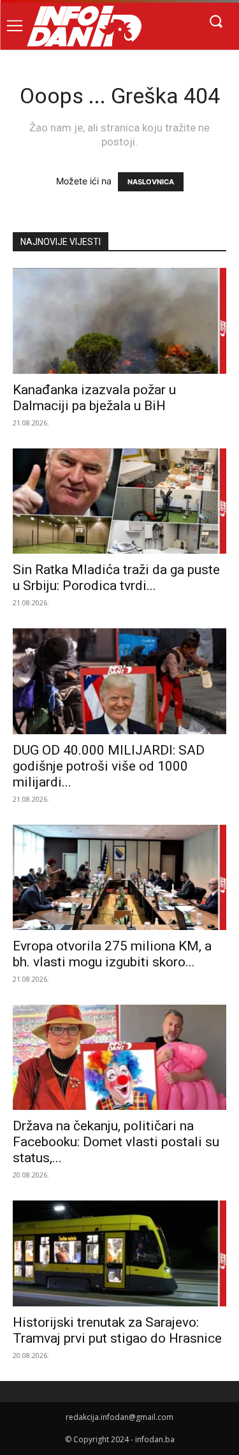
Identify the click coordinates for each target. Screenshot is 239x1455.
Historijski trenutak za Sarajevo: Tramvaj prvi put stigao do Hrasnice (117, 1330)
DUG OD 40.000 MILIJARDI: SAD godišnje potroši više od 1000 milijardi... (109, 766)
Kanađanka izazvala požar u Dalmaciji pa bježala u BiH (94, 397)
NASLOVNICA (150, 181)
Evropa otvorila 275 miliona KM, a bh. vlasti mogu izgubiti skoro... (112, 954)
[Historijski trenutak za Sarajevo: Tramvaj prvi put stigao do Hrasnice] (119, 1253)
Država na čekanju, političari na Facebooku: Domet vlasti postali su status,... (116, 1141)
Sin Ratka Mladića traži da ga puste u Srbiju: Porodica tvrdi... (116, 577)
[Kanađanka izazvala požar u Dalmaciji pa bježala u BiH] (119, 320)
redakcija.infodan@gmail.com (119, 1417)
